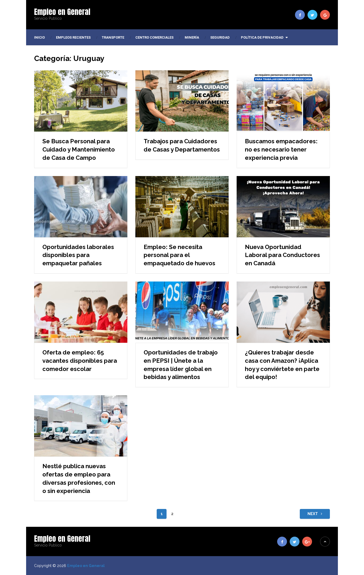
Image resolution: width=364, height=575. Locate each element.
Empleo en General (62, 11)
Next (313, 514)
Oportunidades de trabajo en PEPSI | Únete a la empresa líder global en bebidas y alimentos (181, 364)
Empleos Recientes (73, 37)
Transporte (113, 37)
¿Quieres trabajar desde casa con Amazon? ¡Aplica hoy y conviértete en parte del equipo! (282, 364)
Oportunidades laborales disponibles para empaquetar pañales (78, 255)
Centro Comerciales (154, 37)
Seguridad (220, 37)
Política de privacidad (262, 37)
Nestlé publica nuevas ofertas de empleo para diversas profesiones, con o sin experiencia (78, 478)
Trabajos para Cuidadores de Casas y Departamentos (182, 145)
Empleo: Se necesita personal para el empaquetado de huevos (179, 255)
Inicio (39, 37)
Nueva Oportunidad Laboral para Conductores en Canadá (282, 255)
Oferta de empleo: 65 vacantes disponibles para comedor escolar (79, 360)
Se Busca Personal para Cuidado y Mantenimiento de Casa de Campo (78, 149)
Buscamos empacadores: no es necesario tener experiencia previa (281, 149)
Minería (192, 37)
